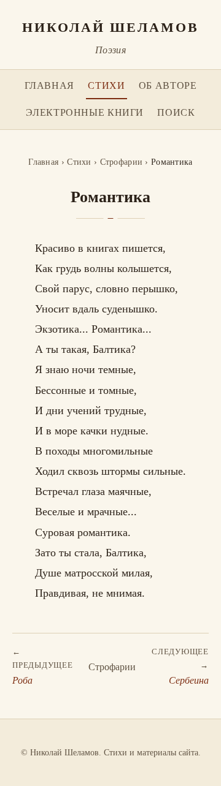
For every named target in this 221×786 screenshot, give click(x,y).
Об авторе (168, 85)
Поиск (176, 112)
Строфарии (121, 162)
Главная (49, 85)
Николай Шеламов (110, 26)
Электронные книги (85, 112)
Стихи (106, 85)
